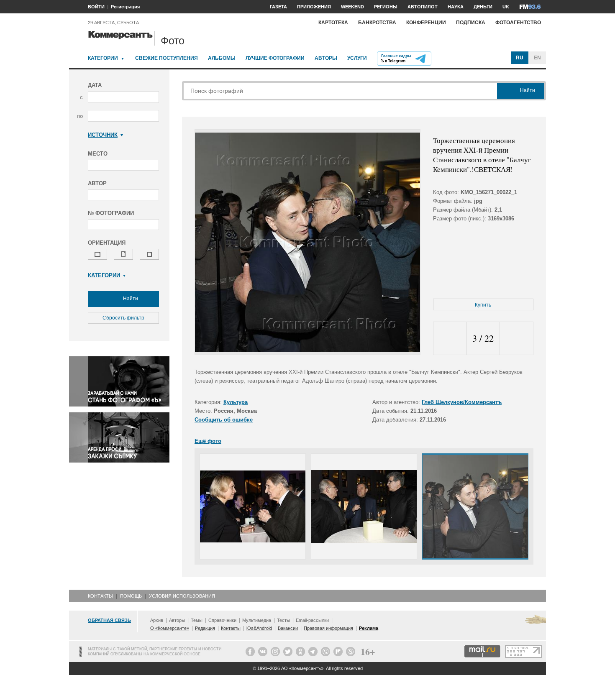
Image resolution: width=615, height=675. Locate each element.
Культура (235, 402)
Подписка (470, 23)
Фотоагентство (518, 23)
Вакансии (288, 628)
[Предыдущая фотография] (449, 338)
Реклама (368, 628)
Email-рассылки (312, 620)
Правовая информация (328, 628)
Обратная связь (109, 620)
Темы (196, 620)
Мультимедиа (256, 620)
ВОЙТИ (96, 6)
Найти (130, 299)
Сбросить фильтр (123, 318)
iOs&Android (259, 628)
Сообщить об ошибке (224, 420)
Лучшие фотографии (275, 58)
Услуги (357, 58)
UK (505, 6)
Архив (156, 620)
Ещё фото (208, 441)
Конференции (426, 23)
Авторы (326, 58)
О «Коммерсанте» (169, 628)
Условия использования (182, 595)
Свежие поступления (166, 58)
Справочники (222, 620)
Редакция (205, 628)
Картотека (333, 23)
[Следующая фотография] (516, 338)
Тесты (283, 620)
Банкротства (377, 23)
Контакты (100, 595)
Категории (103, 58)
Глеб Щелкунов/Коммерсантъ (462, 402)
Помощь (131, 595)
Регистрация (125, 6)
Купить (483, 305)
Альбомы (222, 58)
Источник (103, 135)
